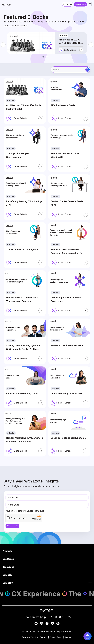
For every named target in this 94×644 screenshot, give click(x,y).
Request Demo (80, 4)
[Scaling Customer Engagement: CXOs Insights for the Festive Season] (25, 341)
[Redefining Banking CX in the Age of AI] (25, 197)
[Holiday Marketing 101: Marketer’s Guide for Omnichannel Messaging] (25, 433)
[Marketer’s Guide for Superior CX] (69, 341)
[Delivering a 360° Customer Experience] (69, 293)
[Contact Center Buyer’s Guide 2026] (69, 197)
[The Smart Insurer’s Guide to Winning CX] (69, 149)
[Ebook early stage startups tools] (69, 433)
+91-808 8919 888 (59, 617)
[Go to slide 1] (43, 56)
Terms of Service (30, 637)
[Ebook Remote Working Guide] (25, 387)
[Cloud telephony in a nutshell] (69, 387)
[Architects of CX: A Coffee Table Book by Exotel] (25, 101)
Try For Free (67, 4)
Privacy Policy (56, 637)
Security (44, 637)
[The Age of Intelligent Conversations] (25, 149)
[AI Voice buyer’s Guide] (69, 101)
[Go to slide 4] (50, 56)
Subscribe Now (12, 526)
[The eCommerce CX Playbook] (25, 245)
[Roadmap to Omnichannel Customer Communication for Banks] (69, 245)
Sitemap (68, 637)
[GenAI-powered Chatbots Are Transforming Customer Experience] (25, 293)
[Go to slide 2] (45, 56)
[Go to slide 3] (48, 56)
